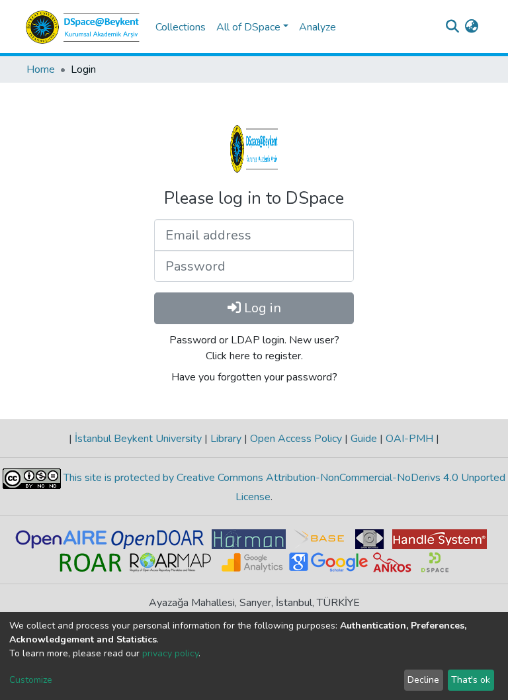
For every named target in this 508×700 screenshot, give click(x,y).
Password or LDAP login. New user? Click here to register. (254, 348)
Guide (364, 438)
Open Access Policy (296, 438)
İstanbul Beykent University (138, 438)
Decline (423, 680)
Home (40, 69)
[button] (471, 27)
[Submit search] (452, 27)
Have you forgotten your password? (254, 377)
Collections (180, 27)
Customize (30, 680)
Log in (261, 308)
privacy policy (170, 653)
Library (226, 438)
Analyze (317, 27)
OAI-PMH (409, 438)
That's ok (470, 680)
